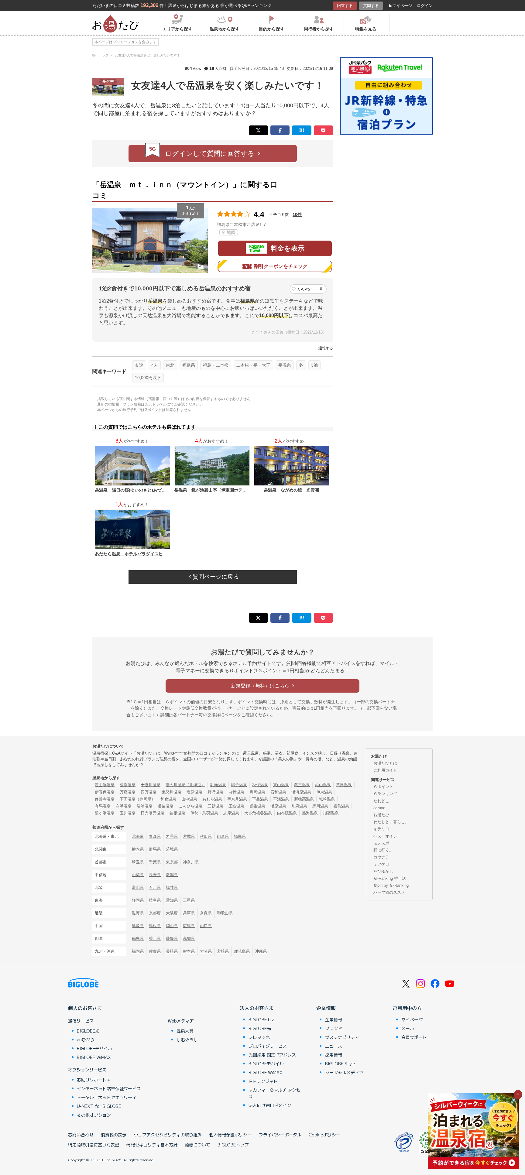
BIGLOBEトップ (233, 1145)
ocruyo (379, 808)
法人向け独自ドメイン (270, 1105)
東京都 (172, 862)
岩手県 (172, 836)
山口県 (206, 925)
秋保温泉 (260, 785)
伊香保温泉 (105, 792)
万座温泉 (128, 792)
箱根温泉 (177, 813)
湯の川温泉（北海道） (185, 785)
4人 (154, 365)
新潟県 (172, 874)
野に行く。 (383, 850)
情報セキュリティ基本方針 (151, 1145)
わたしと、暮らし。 (391, 822)
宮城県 (189, 836)
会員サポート (414, 1037)
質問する (371, 5)
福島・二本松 (215, 365)
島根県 (155, 925)
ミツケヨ (381, 864)
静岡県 (138, 900)
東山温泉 (281, 785)
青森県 (155, 836)
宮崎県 (223, 951)
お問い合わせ (81, 1135)
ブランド (333, 1028)
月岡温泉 (257, 792)
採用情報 (333, 1055)
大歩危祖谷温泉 (258, 813)
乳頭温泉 (218, 785)
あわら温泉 (212, 799)
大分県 (206, 951)
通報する (325, 348)
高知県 (189, 938)
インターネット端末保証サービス (109, 1088)
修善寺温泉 (105, 799)
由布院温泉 (287, 813)
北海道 (138, 836)
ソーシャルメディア (344, 1072)
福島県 (188, 365)
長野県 (155, 874)
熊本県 (189, 951)
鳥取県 (138, 925)
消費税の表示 (113, 1135)
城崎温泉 (327, 799)
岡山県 (172, 925)
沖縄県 (261, 951)
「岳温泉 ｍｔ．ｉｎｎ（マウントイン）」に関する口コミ (184, 190)
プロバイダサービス (268, 1046)
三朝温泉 (215, 806)
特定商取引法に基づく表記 (93, 1145)
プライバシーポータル (280, 1135)
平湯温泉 (281, 799)
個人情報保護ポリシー (230, 1135)
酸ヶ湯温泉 (105, 813)
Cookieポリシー (324, 1135)
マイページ (402, 5)
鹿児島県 (242, 951)
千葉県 (155, 862)
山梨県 (138, 874)
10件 (297, 214)
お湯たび (381, 815)
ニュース (333, 1046)
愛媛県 (172, 938)
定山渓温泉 (105, 785)
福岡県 (138, 951)
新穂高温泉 (304, 799)
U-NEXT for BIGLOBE (99, 1106)
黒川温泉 (320, 806)
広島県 (189, 925)
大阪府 (172, 913)
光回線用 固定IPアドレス (272, 1055)
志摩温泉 (231, 813)
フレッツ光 (259, 1037)
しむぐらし (187, 1039)
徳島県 (138, 938)
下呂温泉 (260, 799)
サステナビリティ (342, 1037)
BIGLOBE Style (340, 1063)
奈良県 (206, 913)
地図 (230, 232)
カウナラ (381, 857)
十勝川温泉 (150, 785)
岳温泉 (284, 365)
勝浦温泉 (145, 806)
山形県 (223, 836)
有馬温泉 (103, 806)
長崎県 (172, 951)
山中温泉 (189, 799)
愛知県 (172, 900)
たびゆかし (383, 871)
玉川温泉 (128, 813)
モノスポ (381, 843)
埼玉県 (138, 862)
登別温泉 (128, 785)
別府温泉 (299, 806)
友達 (139, 365)
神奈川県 (191, 862)
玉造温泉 (236, 806)
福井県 (172, 887)
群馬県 (155, 849)
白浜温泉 (124, 806)
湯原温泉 (278, 806)
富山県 (138, 887)
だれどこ (381, 801)
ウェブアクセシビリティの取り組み (168, 1135)
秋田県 (206, 836)
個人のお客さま (85, 1008)
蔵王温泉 (302, 785)
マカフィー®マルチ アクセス (274, 1093)
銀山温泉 (323, 785)
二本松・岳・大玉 (253, 365)
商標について (197, 1145)
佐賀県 (155, 951)
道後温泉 (165, 806)
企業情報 (326, 1008)
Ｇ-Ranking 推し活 (389, 878)
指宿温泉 (331, 813)
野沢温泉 (215, 792)
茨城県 (172, 849)
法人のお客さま (257, 1008)
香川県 (155, 938)
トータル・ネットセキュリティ (106, 1097)
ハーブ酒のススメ (389, 892)
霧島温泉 (341, 806)
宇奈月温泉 (237, 799)
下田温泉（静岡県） (137, 799)
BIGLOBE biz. (262, 1019)
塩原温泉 (194, 792)
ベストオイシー (387, 836)
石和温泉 (278, 792)
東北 (170, 365)
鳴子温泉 (239, 785)
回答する (345, 5)
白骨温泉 (236, 792)
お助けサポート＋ (94, 1080)
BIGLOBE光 (88, 1031)
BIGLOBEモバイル (94, 1048)
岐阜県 (155, 900)
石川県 (155, 887)
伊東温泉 (324, 792)
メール (407, 1028)
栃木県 (138, 849)
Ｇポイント (383, 786)
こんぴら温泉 (190, 806)
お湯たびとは (385, 763)
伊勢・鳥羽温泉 (204, 813)
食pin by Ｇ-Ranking (391, 885)
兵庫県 (189, 913)
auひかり (85, 1039)
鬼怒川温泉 (171, 792)
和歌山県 (225, 913)
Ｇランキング (385, 793)
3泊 (314, 365)
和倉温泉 (168, 799)
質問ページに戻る (215, 577)
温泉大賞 (185, 1031)
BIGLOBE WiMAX (94, 1057)
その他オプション (94, 1115)
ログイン (425, 5)
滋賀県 (138, 913)
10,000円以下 (148, 377)
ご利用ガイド (385, 770)
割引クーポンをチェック (280, 266)
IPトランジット (263, 1081)
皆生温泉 (257, 806)
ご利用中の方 (407, 1008)
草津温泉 (344, 785)
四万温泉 (148, 792)
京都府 (155, 913)
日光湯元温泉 (152, 813)
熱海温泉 (310, 813)
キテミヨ (381, 829)
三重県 (189, 900)
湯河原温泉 (301, 792)
